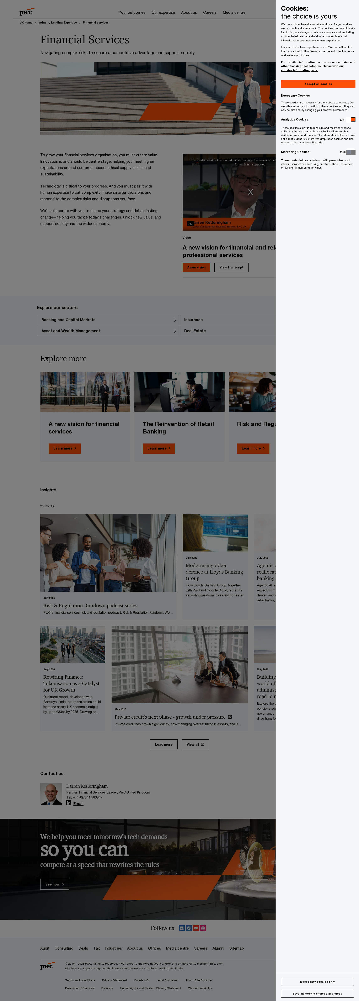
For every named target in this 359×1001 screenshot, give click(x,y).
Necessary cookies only (317, 981)
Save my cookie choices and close (317, 993)
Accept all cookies (318, 84)
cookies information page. (299, 70)
